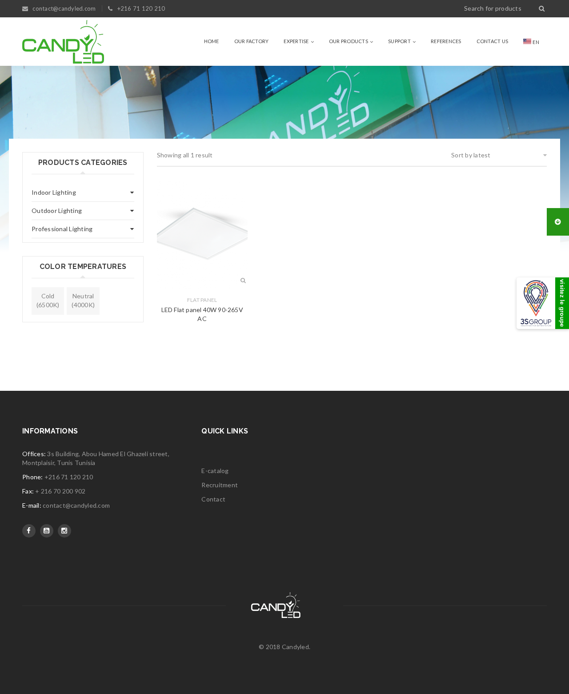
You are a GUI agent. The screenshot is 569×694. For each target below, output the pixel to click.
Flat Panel (202, 300)
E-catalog (214, 470)
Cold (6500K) (48, 300)
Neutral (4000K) (83, 300)
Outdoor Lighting (57, 210)
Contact (213, 499)
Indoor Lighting (54, 192)
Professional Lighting (62, 229)
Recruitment (219, 485)
